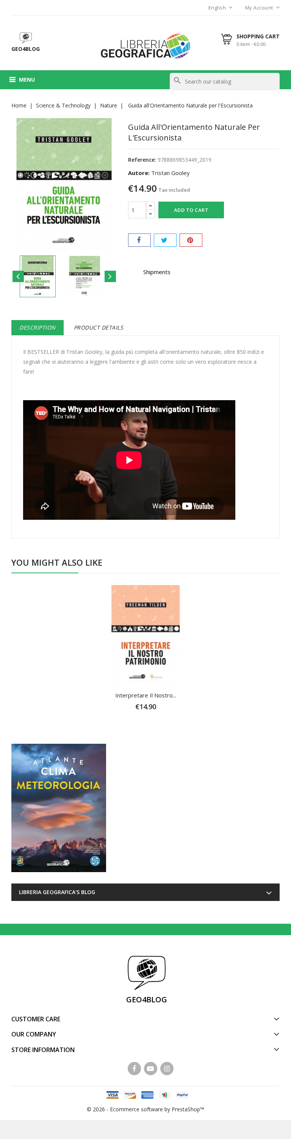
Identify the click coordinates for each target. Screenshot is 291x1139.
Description (37, 327)
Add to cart (191, 210)
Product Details (99, 327)
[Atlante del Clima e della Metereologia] (58, 808)
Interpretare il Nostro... (145, 695)
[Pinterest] (191, 240)
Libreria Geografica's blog (57, 892)
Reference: (142, 159)
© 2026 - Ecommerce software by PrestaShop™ (145, 1109)
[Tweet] (165, 240)
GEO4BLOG (146, 999)
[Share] (139, 240)
